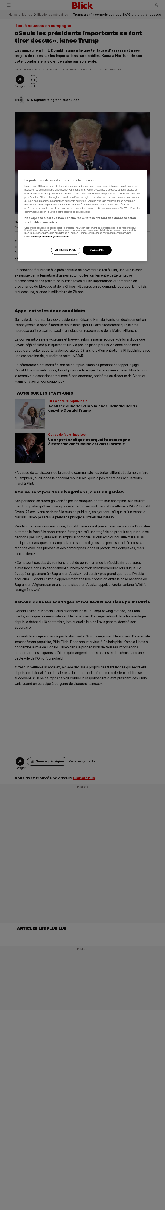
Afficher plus (65, 250)
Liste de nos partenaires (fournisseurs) (46, 236)
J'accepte (97, 250)
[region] (82, 215)
